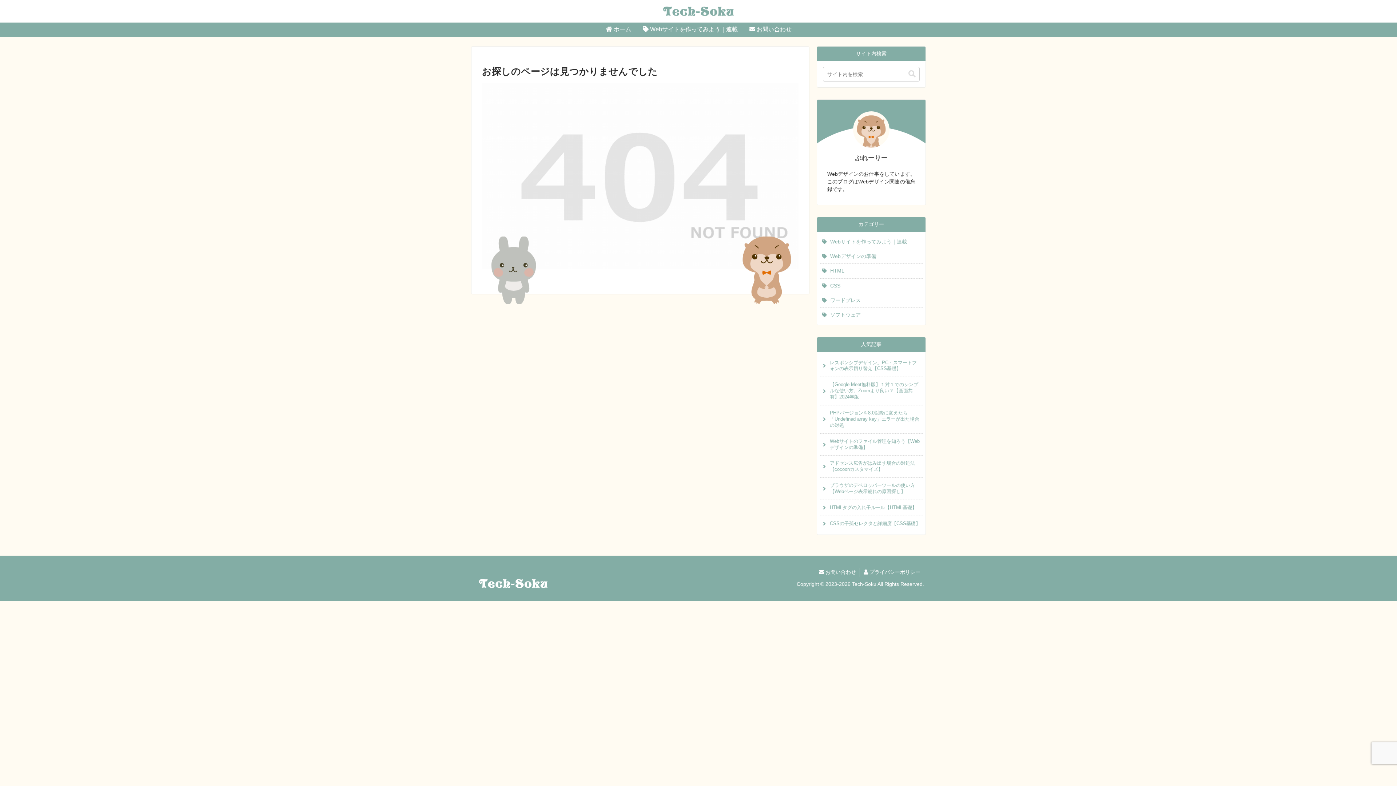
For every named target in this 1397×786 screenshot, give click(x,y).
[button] (912, 74)
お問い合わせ (840, 572)
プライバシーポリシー (894, 572)
